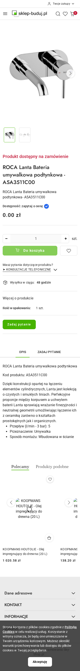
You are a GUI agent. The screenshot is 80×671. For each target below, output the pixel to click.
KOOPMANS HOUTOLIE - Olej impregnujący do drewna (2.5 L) (25, 551)
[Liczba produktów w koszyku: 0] (72, 13)
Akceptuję (40, 661)
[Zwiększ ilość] (65, 238)
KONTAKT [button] (13, 605)
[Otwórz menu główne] (5, 13)
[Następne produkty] (69, 503)
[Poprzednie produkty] (11, 503)
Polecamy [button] (20, 466)
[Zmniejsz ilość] (6, 238)
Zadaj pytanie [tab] (49, 352)
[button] (70, 73)
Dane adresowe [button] (18, 593)
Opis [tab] (22, 352)
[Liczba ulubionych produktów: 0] (65, 13)
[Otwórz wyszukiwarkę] (58, 13)
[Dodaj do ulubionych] (68, 251)
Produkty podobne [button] (52, 466)
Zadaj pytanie (19, 324)
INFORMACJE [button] (16, 616)
